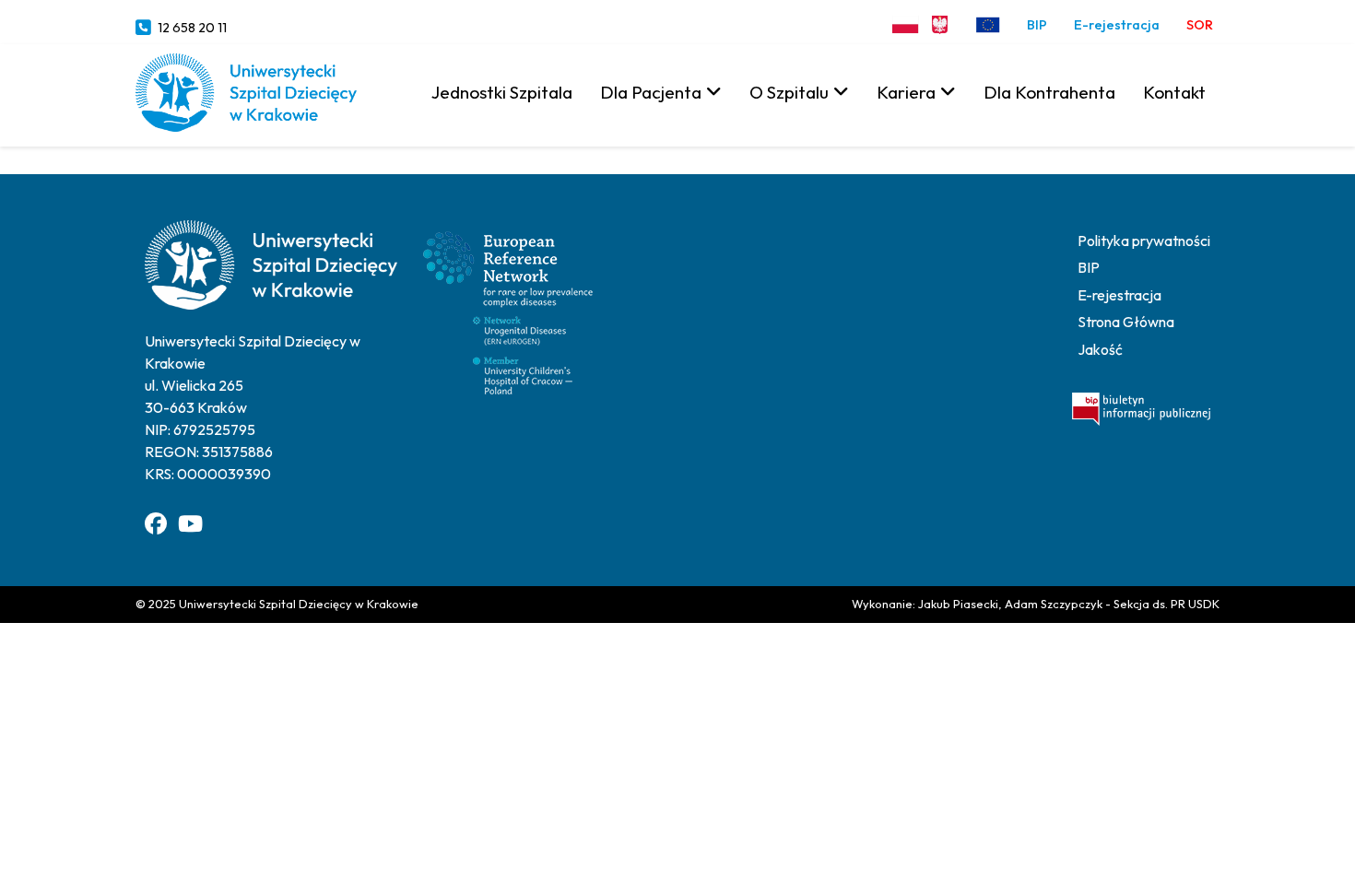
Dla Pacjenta (650, 92)
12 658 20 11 (192, 27)
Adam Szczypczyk (1053, 603)
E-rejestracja (1117, 25)
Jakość (1100, 349)
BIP (1037, 25)
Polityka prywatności (1144, 240)
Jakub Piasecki (958, 603)
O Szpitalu (789, 92)
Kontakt (1174, 92)
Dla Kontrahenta (1049, 92)
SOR (1199, 25)
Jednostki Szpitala (501, 92)
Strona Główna (1126, 321)
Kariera (906, 92)
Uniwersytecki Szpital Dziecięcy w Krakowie (298, 603)
